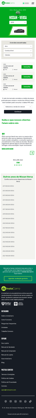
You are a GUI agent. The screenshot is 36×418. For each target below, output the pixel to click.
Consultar (27, 67)
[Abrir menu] (32, 3)
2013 (24, 10)
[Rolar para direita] (32, 153)
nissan (15, 10)
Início (11, 10)
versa (20, 10)
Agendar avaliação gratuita (18, 278)
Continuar (18, 112)
